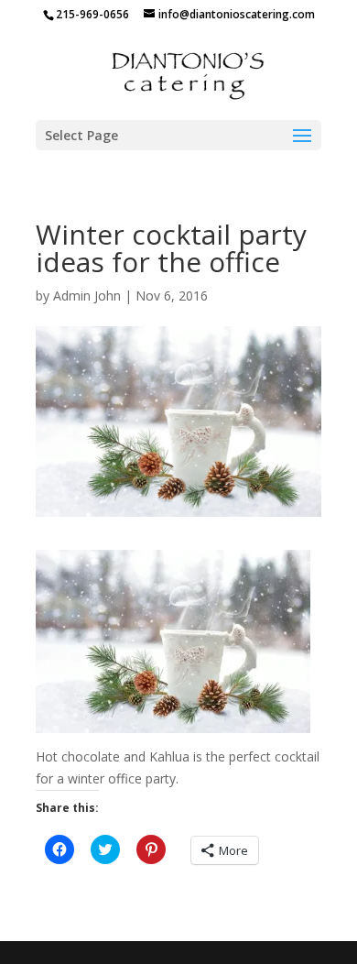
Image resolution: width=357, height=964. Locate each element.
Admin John (87, 295)
